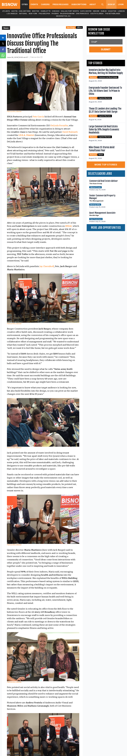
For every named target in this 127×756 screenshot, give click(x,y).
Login (121, 4)
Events (34, 4)
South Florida (96, 13)
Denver (96, 11)
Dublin (104, 11)
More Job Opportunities (106, 227)
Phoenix (55, 13)
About (92, 4)
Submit (106, 49)
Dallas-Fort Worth (70, 11)
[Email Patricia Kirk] (41, 57)
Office (79, 27)
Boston (35, 11)
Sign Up (111, 4)
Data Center (85, 11)
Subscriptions (78, 4)
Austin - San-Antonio (21, 11)
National (23, 13)
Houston (112, 11)
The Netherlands (112, 13)
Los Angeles (12, 13)
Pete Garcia (38, 116)
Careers (45, 4)
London (121, 11)
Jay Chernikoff (47, 266)
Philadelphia (44, 13)
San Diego (71, 27)
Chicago (55, 11)
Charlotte (46, 11)
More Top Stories (106, 164)
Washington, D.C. (63, 16)
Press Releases (60, 4)
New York (33, 13)
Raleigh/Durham (67, 13)
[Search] (102, 4)
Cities (25, 4)
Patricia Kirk (35, 57)
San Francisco (82, 13)
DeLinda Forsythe (59, 125)
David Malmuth (70, 132)
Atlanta (6, 11)
